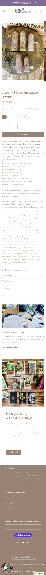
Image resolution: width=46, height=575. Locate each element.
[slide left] (18, 87)
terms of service (10, 513)
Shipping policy (35, 567)
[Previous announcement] (4, 2)
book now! (13, 452)
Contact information (17, 571)
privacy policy (9, 508)
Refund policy (40, 564)
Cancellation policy (31, 571)
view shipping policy (10, 347)
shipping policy (10, 503)
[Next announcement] (41, 2)
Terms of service (23, 567)
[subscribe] (38, 527)
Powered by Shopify (28, 564)
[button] (4, 10)
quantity (4, 122)
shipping (4, 105)
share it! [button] (7, 288)
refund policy (9, 498)
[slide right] (27, 87)
